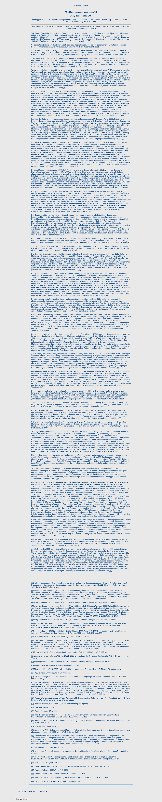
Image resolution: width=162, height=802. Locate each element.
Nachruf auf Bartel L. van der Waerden (54, 700)
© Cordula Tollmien (22, 799)
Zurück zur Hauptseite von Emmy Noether (31, 791)
